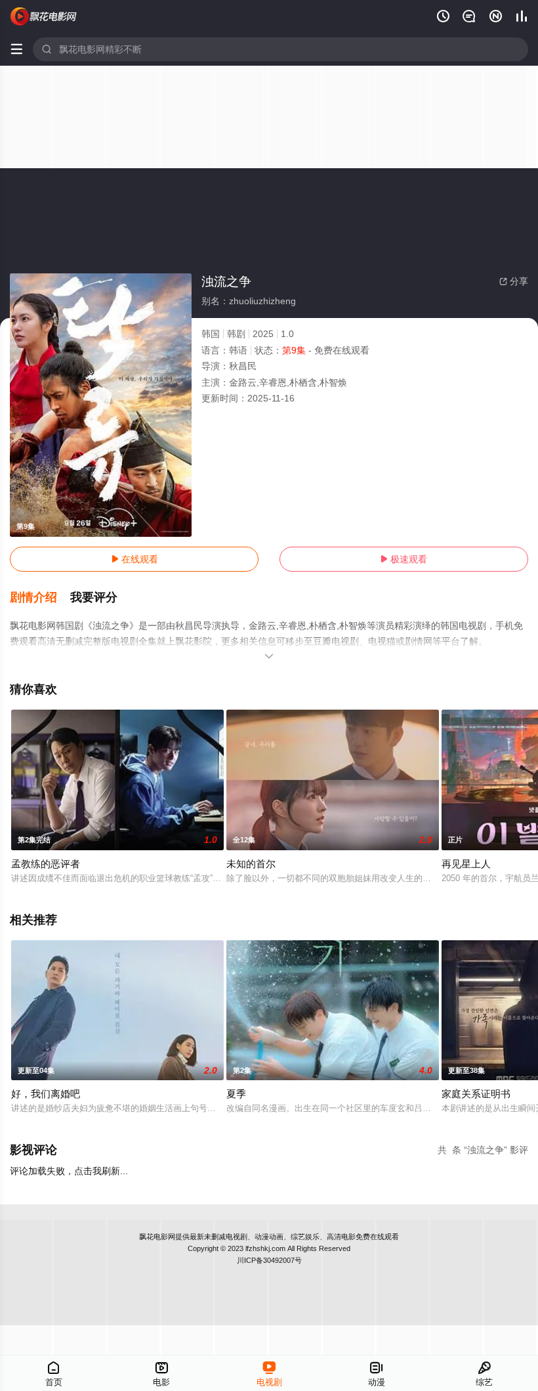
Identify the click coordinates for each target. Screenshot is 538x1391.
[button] (40, 597)
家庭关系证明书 (476, 1093)
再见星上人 (466, 863)
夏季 (236, 1093)
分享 (513, 281)
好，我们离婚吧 (45, 1093)
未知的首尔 (251, 863)
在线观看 (134, 559)
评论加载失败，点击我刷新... (69, 1171)
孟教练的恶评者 (45, 863)
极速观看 (403, 559)
